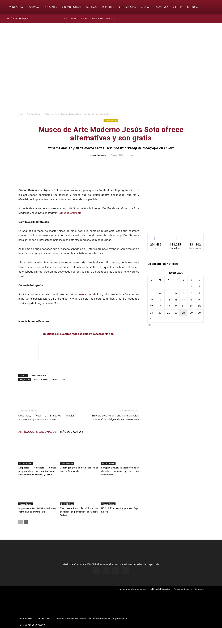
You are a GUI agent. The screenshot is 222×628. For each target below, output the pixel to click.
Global (145, 6)
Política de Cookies (183, 588)
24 (151, 312)
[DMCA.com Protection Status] (155, 618)
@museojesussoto (70, 212)
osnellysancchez (100, 155)
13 (176, 299)
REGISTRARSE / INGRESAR (75, 18)
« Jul (149, 324)
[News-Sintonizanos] (173, 225)
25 (160, 312)
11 (160, 299)
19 (168, 306)
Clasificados (96, 18)
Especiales (50, 6)
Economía (161, 6)
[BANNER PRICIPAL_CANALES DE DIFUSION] (111, 42)
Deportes (108, 6)
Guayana (33, 6)
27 (176, 312)
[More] (184, 163)
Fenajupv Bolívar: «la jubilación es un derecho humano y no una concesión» (120, 471)
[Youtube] (216, 18)
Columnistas (127, 6)
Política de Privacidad (160, 588)
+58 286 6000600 (36, 624)
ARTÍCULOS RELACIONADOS (37, 431)
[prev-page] (20, 522)
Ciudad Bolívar (72, 6)
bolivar (44, 379)
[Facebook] (198, 18)
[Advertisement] (111, 84)
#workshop (85, 294)
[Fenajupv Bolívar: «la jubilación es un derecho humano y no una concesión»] (120, 452)
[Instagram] (204, 18)
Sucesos (91, 6)
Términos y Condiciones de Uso (131, 588)
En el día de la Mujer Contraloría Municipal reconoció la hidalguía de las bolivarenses (115, 417)
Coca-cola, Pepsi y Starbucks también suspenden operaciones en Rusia (46, 417)
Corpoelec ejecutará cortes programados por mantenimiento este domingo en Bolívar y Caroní (37, 471)
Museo (55, 379)
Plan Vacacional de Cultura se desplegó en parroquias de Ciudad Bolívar (79, 512)
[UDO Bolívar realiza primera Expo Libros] (120, 492)
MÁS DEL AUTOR (71, 431)
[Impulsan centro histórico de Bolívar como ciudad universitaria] (37, 492)
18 (160, 306)
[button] (214, 7)
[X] (210, 18)
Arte (35, 379)
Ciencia (177, 6)
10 (151, 299)
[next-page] (26, 522)
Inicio (20, 113)
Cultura (192, 6)
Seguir (175, 236)
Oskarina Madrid (38, 375)
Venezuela (16, 6)
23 (199, 306)
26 (168, 312)
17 (151, 306)
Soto (63, 379)
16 (199, 299)
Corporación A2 (119, 618)
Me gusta (156, 236)
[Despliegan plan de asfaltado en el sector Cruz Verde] (79, 452)
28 (183, 312)
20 (176, 306)
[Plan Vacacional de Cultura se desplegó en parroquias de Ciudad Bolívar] (79, 492)
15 (191, 299)
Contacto (111, 18)
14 (183, 299)
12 (168, 299)
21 (183, 306)
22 (191, 306)
